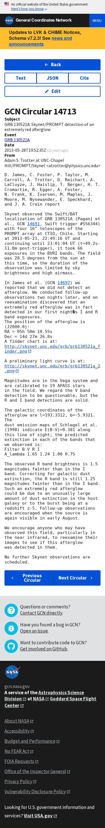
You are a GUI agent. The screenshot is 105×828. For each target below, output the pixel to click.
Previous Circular (32, 577)
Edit (56, 91)
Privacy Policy (18, 781)
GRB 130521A (17, 139)
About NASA (16, 721)
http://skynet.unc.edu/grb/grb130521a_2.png (52, 368)
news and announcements (40, 41)
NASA (39, 699)
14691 (33, 223)
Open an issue (34, 631)
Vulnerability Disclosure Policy (35, 791)
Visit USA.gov (38, 816)
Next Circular (73, 578)
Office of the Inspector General (35, 771)
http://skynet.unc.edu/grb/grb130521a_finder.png (52, 349)
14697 (63, 282)
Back (56, 64)
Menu (97, 20)
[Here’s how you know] (52, 7)
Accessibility (17, 731)
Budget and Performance (29, 741)
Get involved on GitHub (43, 649)
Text (21, 78)
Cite (84, 78)
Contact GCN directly (41, 613)
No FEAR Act (16, 751)
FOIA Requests (19, 761)
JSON (53, 78)
